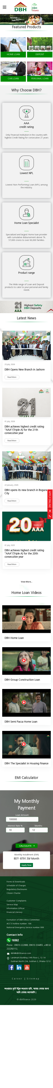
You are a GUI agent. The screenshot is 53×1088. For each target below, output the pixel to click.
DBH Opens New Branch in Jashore (25, 370)
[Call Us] (50, 516)
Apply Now (26, 865)
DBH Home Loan (14, 638)
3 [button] (31, 22)
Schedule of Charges (16, 886)
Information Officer (16, 908)
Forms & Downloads (16, 882)
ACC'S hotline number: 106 (19, 924)
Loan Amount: (22, 815)
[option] (26, 19)
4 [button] (34, 22)
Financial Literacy (14, 912)
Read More (12, 377)
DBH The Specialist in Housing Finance (26, 763)
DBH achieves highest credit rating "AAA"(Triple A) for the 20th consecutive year (24, 553)
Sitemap (33, 978)
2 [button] (28, 22)
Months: (38, 825)
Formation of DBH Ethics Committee (23, 920)
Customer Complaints (16, 901)
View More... (26, 581)
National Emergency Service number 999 (25, 927)
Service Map (12, 905)
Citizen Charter (14, 893)
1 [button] (25, 22)
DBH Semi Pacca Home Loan (21, 722)
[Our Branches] (50, 511)
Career (17, 978)
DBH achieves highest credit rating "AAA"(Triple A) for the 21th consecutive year (24, 430)
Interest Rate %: (15, 825)
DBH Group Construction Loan (22, 680)
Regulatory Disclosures (17, 889)
